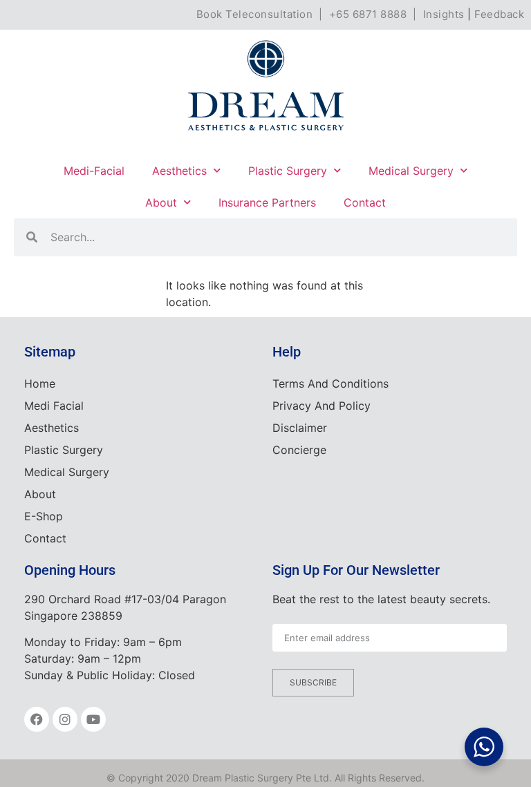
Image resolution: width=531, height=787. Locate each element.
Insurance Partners (267, 202)
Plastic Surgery (287, 171)
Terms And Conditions (330, 383)
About (161, 202)
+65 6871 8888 (368, 14)
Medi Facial (54, 406)
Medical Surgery (411, 171)
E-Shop (43, 516)
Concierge (299, 450)
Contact (365, 202)
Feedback (499, 14)
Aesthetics (179, 171)
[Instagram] (65, 719)
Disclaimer (299, 428)
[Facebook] (36, 719)
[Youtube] (93, 719)
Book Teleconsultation (254, 14)
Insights (444, 14)
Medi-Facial (94, 171)
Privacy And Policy (321, 406)
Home (39, 383)
